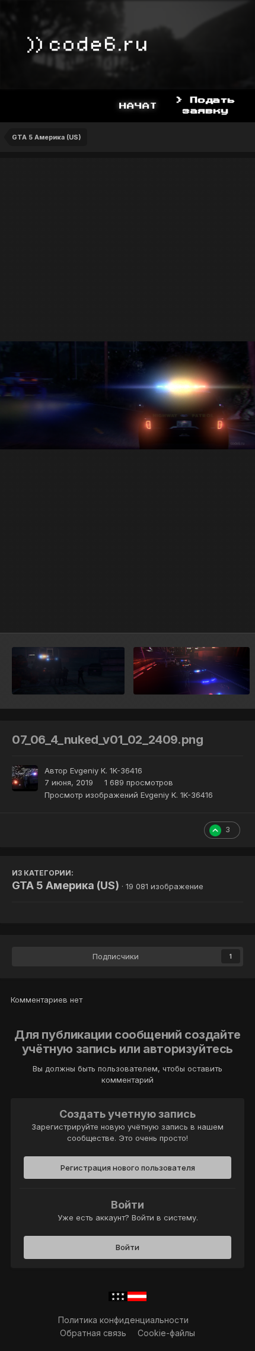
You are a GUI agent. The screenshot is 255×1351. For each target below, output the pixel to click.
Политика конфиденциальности (123, 1320)
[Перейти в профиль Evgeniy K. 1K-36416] (25, 778)
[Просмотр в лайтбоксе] (127, 395)
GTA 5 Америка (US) (65, 885)
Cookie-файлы (166, 1333)
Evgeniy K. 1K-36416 (106, 770)
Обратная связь (93, 1333)
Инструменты (201, 611)
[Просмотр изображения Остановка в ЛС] (191, 670)
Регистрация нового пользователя (127, 1167)
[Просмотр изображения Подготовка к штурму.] (68, 670)
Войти (127, 1247)
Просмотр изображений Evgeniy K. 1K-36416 (128, 795)
